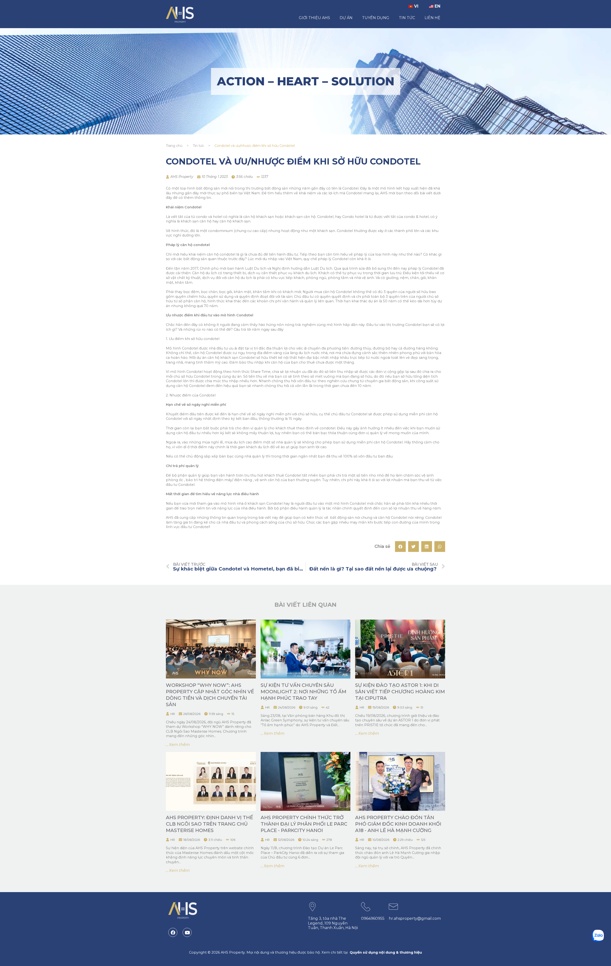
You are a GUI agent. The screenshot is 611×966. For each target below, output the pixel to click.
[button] (400, 546)
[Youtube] (187, 932)
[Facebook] (172, 932)
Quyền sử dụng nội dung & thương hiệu (386, 952)
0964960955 (373, 918)
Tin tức (407, 17)
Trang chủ (174, 146)
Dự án (346, 17)
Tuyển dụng (375, 17)
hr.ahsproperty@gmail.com (415, 918)
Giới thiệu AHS (314, 17)
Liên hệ (432, 17)
